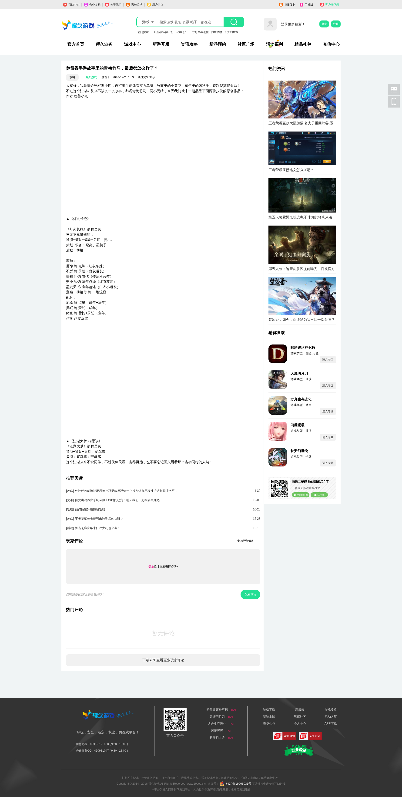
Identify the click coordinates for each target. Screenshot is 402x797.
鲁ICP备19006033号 (238, 783)
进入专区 (327, 359)
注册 (336, 24)
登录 (324, 24)
